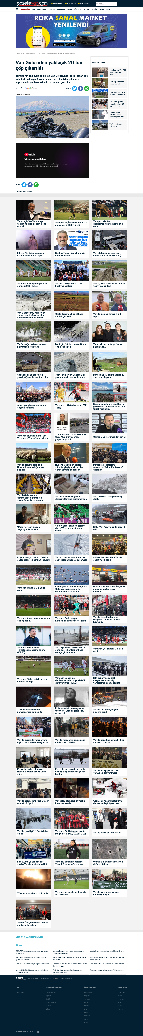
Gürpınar (87, 1016)
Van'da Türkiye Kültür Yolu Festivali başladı (68, 284)
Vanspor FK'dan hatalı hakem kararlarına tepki (32, 680)
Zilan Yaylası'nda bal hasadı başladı (116, 83)
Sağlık (48, 999)
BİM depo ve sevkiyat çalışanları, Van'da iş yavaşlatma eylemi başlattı (107, 680)
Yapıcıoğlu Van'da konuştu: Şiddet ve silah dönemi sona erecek (31, 224)
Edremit (86, 1006)
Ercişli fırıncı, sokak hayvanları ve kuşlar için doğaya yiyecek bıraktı (70, 771)
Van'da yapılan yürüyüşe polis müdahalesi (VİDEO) (70, 741)
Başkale (86, 996)
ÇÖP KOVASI (27, 191)
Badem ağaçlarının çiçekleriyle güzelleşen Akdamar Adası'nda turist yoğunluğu (109, 406)
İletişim (120, 1009)
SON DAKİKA (25, 9)
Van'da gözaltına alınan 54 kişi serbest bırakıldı (108, 741)
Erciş (85, 1009)
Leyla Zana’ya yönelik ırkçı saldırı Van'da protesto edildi (32, 862)
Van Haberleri (20, 992)
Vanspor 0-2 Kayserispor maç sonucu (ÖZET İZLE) (32, 284)
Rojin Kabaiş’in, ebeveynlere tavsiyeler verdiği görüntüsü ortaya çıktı (69, 710)
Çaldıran (87, 999)
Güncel (48, 1006)
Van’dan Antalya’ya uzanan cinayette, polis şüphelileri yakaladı (31, 959)
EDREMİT (86, 9)
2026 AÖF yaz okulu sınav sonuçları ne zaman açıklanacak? (32, 952)
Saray (86, 1019)
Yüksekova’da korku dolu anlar (33, 893)
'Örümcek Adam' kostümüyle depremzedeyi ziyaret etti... (107, 802)
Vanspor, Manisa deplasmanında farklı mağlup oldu (108, 224)
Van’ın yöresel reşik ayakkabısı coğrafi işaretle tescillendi (69, 959)
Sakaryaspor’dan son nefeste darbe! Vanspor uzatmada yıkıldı (70, 528)
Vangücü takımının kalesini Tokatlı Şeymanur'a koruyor (69, 862)
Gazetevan (20, 53)
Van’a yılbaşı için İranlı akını (107, 832)
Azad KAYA (55, 978)
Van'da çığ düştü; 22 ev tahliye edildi (32, 832)
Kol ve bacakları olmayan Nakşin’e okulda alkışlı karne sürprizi (31, 771)
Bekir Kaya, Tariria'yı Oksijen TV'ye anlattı (117, 93)
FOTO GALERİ (71, 3)
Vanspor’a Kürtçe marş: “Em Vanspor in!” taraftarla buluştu (32, 436)
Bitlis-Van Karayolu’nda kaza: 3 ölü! (109, 528)
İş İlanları (121, 999)
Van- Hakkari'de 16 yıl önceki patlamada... (108, 345)
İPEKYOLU (109, 9)
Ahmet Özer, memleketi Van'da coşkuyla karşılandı (32, 923)
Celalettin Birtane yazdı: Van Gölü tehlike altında (107, 964)
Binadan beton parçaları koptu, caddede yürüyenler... (117, 114)
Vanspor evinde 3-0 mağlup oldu (31, 589)
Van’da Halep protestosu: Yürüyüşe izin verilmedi (106, 771)
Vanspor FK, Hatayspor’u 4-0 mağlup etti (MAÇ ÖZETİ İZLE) (70, 832)
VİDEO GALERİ (84, 3)
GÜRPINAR (78, 9)
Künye (120, 1006)
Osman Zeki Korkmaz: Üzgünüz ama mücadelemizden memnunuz (109, 589)
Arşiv (119, 1002)
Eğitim (48, 1009)
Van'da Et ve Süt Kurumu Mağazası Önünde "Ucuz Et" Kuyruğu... (107, 619)
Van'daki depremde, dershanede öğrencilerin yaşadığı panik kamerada (30, 497)
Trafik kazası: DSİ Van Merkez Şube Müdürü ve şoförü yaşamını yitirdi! (70, 437)
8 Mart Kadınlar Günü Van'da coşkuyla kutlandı (107, 558)
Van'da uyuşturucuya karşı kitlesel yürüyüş (106, 893)
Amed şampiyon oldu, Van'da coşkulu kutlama (31, 406)
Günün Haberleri (51, 1002)
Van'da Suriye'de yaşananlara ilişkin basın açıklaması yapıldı (32, 741)
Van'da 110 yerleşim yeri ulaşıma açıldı (105, 710)
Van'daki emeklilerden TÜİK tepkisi (107, 315)
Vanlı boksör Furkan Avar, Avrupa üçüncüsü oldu (33, 964)
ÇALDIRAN (61, 9)
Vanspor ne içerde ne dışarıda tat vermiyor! (70, 893)
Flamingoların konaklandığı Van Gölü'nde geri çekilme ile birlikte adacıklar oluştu (71, 589)
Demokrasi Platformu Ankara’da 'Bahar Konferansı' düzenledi (108, 467)
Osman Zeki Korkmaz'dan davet (109, 437)
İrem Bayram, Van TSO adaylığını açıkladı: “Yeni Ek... (117, 72)
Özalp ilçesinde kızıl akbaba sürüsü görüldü (69, 315)
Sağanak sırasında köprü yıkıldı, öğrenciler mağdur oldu (32, 376)
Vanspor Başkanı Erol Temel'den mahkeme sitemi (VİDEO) (31, 650)
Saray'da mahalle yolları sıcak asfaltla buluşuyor (107, 970)
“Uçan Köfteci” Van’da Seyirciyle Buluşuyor (28, 528)
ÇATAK (69, 9)
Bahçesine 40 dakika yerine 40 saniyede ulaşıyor (108, 376)
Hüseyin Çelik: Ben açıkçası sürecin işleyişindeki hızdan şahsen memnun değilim (69, 467)
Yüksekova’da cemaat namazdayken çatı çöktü (29, 710)
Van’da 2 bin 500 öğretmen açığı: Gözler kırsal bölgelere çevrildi (32, 971)
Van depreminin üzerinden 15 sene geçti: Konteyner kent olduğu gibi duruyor (70, 650)
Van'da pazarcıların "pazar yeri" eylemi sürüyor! (33, 802)
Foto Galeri (121, 992)
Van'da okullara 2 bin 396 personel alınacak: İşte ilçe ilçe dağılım (70, 965)
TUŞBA (101, 9)
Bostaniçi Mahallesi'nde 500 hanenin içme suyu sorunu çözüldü (107, 959)
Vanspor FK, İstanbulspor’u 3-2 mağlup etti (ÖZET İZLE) (71, 223)
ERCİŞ (94, 9)
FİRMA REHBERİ (58, 3)
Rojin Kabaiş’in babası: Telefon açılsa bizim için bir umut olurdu (33, 558)
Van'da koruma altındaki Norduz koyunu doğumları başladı (30, 467)
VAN (33, 9)
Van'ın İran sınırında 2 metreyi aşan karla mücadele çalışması (71, 558)
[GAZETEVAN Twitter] (38, 1032)
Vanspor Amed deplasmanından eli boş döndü (33, 619)
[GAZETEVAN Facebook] (43, 1032)
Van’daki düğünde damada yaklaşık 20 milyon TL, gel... (116, 104)
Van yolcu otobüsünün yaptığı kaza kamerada (70, 802)
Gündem (19, 945)
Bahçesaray (88, 992)
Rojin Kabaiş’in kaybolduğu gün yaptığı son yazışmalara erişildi (68, 971)
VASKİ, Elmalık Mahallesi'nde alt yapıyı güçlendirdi (109, 284)
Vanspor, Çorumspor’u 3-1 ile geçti (108, 649)
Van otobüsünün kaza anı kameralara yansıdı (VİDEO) (107, 254)
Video (120, 996)
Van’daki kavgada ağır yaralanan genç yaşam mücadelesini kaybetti (69, 952)
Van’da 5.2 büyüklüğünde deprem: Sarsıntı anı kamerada (71, 497)
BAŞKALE (51, 9)
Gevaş (86, 1012)
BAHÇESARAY (42, 9)
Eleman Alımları (51, 992)
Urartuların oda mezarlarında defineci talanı (108, 862)
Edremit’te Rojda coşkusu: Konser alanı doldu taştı (30, 254)
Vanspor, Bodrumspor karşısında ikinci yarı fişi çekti (70, 619)
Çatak (86, 1002)
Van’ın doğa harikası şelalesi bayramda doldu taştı (31, 345)
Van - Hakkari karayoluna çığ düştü (108, 497)
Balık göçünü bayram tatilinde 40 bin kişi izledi (70, 345)
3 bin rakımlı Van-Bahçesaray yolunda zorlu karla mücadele (70, 376)
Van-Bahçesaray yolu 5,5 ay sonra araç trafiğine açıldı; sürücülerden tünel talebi (31, 315)
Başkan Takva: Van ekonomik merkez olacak (70, 254)
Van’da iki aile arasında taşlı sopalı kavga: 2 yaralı (107, 951)
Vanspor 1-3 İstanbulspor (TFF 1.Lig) (70, 406)
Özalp (86, 1022)
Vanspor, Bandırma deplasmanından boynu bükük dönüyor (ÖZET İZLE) (70, 680)
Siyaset (48, 996)
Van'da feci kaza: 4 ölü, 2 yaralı (116, 125)
